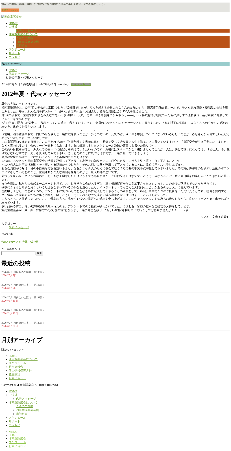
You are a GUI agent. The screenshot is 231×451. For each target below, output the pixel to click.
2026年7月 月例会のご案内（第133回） (23, 272)
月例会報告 (16, 366)
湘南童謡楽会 (17, 438)
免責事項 (14, 374)
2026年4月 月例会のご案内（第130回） (23, 310)
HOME (13, 355)
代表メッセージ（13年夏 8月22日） (21, 241)
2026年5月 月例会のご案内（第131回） (23, 297)
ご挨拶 (13, 394)
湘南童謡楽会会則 (27, 41)
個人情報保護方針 (20, 370)
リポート (14, 421)
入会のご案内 (24, 38)
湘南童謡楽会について (23, 359)
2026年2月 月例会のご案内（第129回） (23, 322)
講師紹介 (21, 45)
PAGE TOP (222, 434)
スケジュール (17, 363)
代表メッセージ (26, 30)
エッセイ (14, 425)
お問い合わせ (10, 10)
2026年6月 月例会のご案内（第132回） (23, 284)
